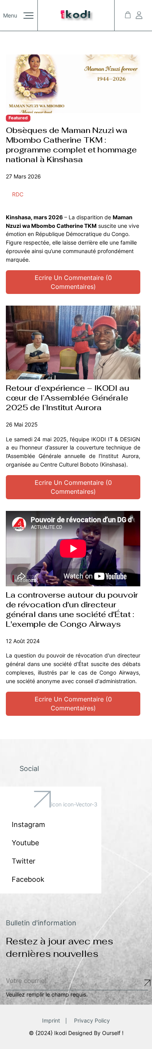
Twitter (23, 861)
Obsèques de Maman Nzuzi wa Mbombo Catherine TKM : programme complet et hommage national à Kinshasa (71, 144)
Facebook (28, 879)
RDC (17, 194)
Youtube (25, 843)
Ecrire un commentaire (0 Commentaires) (73, 282)
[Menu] (28, 15)
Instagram (28, 824)
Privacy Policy (92, 1020)
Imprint (51, 1020)
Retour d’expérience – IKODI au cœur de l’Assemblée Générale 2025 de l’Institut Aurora (67, 398)
